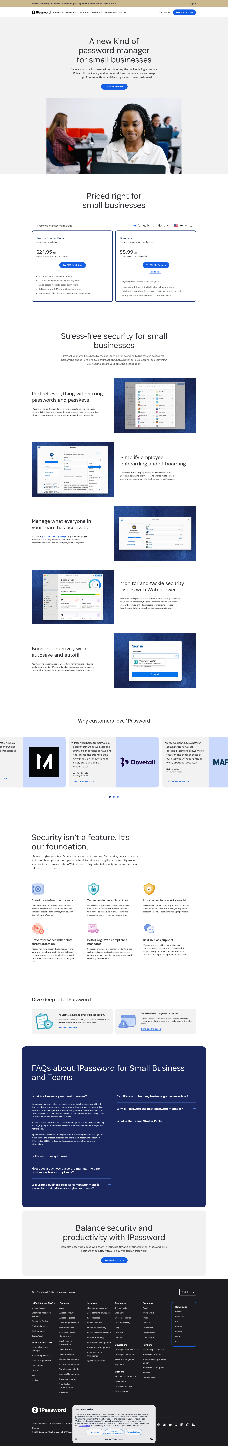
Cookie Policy (56, 1423)
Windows (179, 1316)
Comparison (37, 1365)
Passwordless (93, 1317)
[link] (184, 12)
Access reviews (66, 1312)
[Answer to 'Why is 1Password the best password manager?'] (194, 1108)
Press (145, 1317)
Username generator (41, 1360)
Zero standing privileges (98, 1312)
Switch (35, 1375)
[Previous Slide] (9, 762)
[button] (180, 225)
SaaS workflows (66, 1354)
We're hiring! (148, 1312)
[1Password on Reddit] (164, 1424)
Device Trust (37, 1336)
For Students (149, 1377)
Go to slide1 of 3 (110, 797)
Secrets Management (69, 1374)
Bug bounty (120, 1364)
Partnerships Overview (153, 1349)
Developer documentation (127, 1349)
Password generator (41, 1355)
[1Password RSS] (193, 1424)
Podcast (147, 1322)
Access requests (67, 1317)
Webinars (119, 1312)
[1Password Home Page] (41, 12)
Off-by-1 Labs (121, 1308)
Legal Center (149, 1332)
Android (178, 1326)
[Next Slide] (220, 762)
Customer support (123, 1386)
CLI (176, 1341)
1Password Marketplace (153, 1367)
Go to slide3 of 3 (118, 797)
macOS (178, 1311)
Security (119, 1332)
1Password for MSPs (152, 1354)
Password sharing (67, 1379)
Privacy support (122, 1391)
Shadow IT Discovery (96, 1327)
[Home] (33, 1292)
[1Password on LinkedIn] (181, 1424)
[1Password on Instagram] (187, 1424)
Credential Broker (40, 1321)
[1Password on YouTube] (170, 1424)
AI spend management (97, 1308)
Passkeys (63, 1392)
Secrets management (125, 1359)
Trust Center (149, 1337)
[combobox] (180, 225)
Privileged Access (40, 1326)
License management (69, 1364)
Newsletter (148, 1327)
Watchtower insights (69, 1369)
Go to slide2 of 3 (114, 797)
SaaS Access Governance (99, 1332)
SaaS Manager (38, 1331)
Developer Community (125, 1354)
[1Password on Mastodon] (158, 1424)
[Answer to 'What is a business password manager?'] (109, 1096)
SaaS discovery (66, 1349)
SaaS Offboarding (95, 1337)
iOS (176, 1321)
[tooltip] (191, 226)
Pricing (35, 1380)
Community (120, 1381)
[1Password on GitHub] (176, 1424)
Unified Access (38, 1308)
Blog (117, 1327)
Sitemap (35, 1428)
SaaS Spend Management (99, 1342)
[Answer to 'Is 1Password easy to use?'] (109, 1155)
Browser (179, 1331)
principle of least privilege (54, 536)
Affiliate (146, 1372)
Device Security (94, 1322)
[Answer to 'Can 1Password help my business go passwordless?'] (194, 1096)
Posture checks (66, 1327)
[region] (71, 1126)
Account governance (69, 1322)
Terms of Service (39, 1423)
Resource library (122, 1322)
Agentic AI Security (96, 1360)
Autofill (62, 1308)
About (145, 1308)
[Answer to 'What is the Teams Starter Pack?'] (194, 1120)
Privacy (118, 1337)
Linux (177, 1336)
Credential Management (98, 1347)
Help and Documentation (126, 1376)
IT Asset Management (69, 1359)
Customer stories (123, 1317)
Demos (35, 1370)
